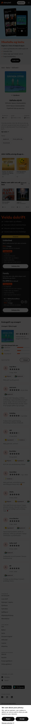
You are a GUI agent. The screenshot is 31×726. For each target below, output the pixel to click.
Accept (22, 719)
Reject (8, 719)
